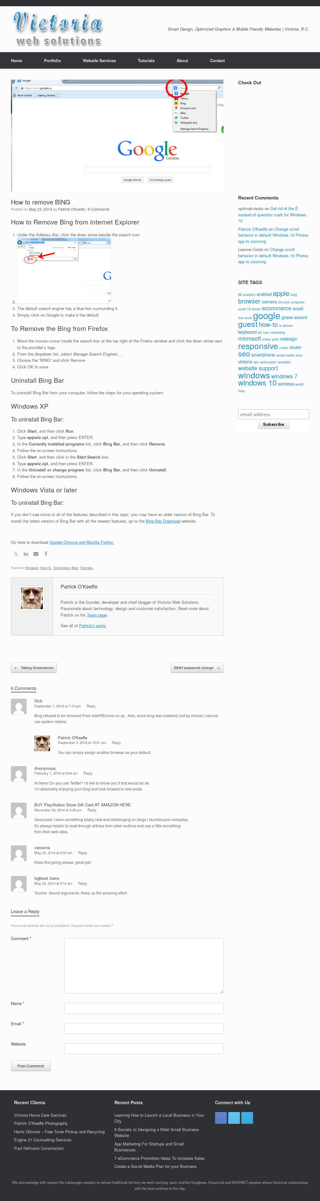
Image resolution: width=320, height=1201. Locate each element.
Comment (21, 938)
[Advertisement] (279, 142)
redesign (288, 338)
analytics (249, 294)
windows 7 (284, 376)
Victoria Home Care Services (40, 1115)
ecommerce (276, 308)
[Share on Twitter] (16, 555)
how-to (268, 324)
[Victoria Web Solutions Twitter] (234, 1118)
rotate (283, 347)
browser (249, 300)
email (297, 308)
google (266, 315)
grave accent (294, 317)
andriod (264, 294)
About (182, 60)
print (275, 339)
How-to (45, 567)
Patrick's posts (92, 625)
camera (269, 301)
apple (281, 293)
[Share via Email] (36, 555)
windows (254, 375)
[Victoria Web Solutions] (58, 29)
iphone (288, 325)
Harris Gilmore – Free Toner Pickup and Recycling (59, 1132)
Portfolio (52, 60)
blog (294, 294)
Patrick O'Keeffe (71, 209)
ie (280, 325)
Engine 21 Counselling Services (43, 1140)
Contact (217, 60)
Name (17, 1003)
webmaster (268, 362)
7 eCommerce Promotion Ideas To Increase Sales (159, 1158)
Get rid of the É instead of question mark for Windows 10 (272, 214)
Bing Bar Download (163, 521)
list (260, 332)
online (266, 339)
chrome (283, 302)
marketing (277, 332)
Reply (91, 705)
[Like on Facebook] (46, 555)
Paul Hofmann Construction (39, 1148)
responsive (258, 345)
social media (285, 355)
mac (266, 332)
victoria (245, 361)
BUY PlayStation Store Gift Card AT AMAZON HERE (82, 805)
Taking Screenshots (33, 667)
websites (284, 362)
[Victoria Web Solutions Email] (247, 1118)
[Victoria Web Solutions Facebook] (221, 1118)
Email (17, 1023)
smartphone (263, 354)
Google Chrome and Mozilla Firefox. (81, 542)
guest (248, 323)
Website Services (99, 60)
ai (240, 294)
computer (298, 302)
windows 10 (257, 382)
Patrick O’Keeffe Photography (41, 1123)
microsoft (249, 338)
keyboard (247, 331)
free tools (245, 317)
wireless (286, 383)
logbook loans (46, 878)
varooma (42, 847)
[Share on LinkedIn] (26, 555)
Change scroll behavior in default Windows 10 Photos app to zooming (273, 235)
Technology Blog (65, 567)
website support (258, 368)
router (295, 347)
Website (18, 1044)
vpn (256, 362)
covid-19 (244, 309)
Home (16, 60)
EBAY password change (197, 667)
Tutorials (146, 60)
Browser (32, 567)
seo (244, 353)
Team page (97, 615)
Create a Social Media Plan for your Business (155, 1166)
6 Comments (98, 209)
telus (299, 355)
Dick (38, 701)
